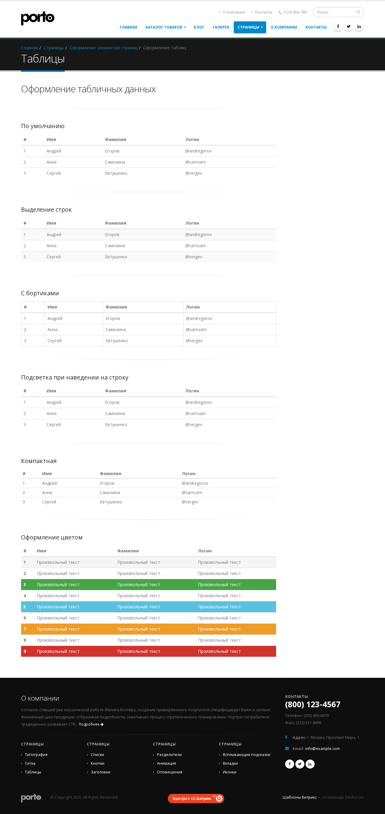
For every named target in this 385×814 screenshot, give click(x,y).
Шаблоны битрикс (300, 797)
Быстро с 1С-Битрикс (192, 798)
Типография (36, 754)
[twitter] (348, 26)
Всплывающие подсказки (246, 754)
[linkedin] (359, 26)
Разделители (169, 754)
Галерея (221, 27)
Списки (97, 754)
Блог (199, 27)
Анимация (166, 763)
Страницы (248, 27)
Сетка (30, 763)
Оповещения (169, 772)
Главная (128, 27)
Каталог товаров (164, 27)
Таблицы (33, 772)
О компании (233, 12)
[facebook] (338, 26)
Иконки (229, 772)
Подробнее (89, 724)
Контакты (263, 12)
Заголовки (100, 772)
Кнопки (97, 763)
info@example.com (322, 748)
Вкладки (230, 763)
